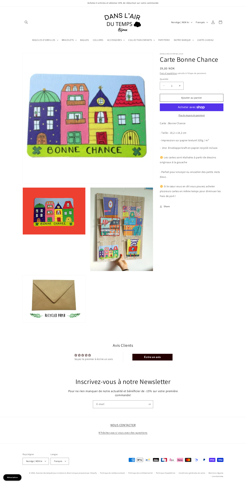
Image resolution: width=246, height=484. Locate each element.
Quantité (164, 79)
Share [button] (167, 206)
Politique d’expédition (165, 473)
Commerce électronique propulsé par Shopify (77, 473)
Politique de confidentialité (140, 473)
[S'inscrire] (149, 404)
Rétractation (12, 477)
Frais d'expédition (168, 73)
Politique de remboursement (112, 473)
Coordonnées (217, 476)
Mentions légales (216, 473)
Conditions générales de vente (192, 473)
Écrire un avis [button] (152, 357)
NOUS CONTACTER (123, 425)
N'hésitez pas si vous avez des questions (123, 432)
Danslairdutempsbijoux (46, 473)
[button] (26, 22)
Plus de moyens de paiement (192, 115)
